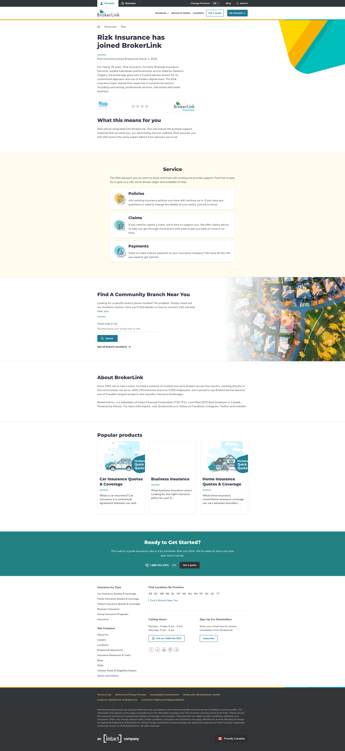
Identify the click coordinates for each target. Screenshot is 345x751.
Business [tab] (130, 3)
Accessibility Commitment (164, 694)
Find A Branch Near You (164, 600)
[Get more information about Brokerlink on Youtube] (164, 649)
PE (201, 593)
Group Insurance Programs (112, 614)
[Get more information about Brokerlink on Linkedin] (157, 649)
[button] (216, 3)
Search (109, 338)
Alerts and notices (107, 675)
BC (156, 593)
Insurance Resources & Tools (114, 655)
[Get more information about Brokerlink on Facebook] (151, 649)
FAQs (100, 665)
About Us (102, 634)
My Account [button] (236, 13)
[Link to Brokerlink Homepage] (98, 27)
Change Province (200, 3)
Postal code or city (107, 323)
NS (184, 593)
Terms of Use (104, 694)
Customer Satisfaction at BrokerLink (117, 700)
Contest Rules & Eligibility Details (117, 670)
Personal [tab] (109, 3)
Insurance (102, 619)
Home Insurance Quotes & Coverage (118, 598)
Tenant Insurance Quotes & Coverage (118, 604)
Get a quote (215, 13)
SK (212, 593)
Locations (198, 13)
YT (217, 593)
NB (167, 593)
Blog (228, 3)
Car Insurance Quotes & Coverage (116, 593)
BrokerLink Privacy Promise (130, 694)
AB (150, 593)
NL (172, 593)
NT (178, 593)
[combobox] (127, 329)
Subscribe (208, 638)
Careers (101, 639)
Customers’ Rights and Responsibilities (163, 700)
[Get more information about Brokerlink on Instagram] (170, 649)
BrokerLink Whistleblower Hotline (201, 694)
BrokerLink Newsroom (110, 650)
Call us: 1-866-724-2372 (168, 638)
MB (161, 593)
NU (190, 593)
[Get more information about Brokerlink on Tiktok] (176, 649)
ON (195, 593)
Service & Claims (180, 13)
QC (207, 593)
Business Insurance (108, 609)
